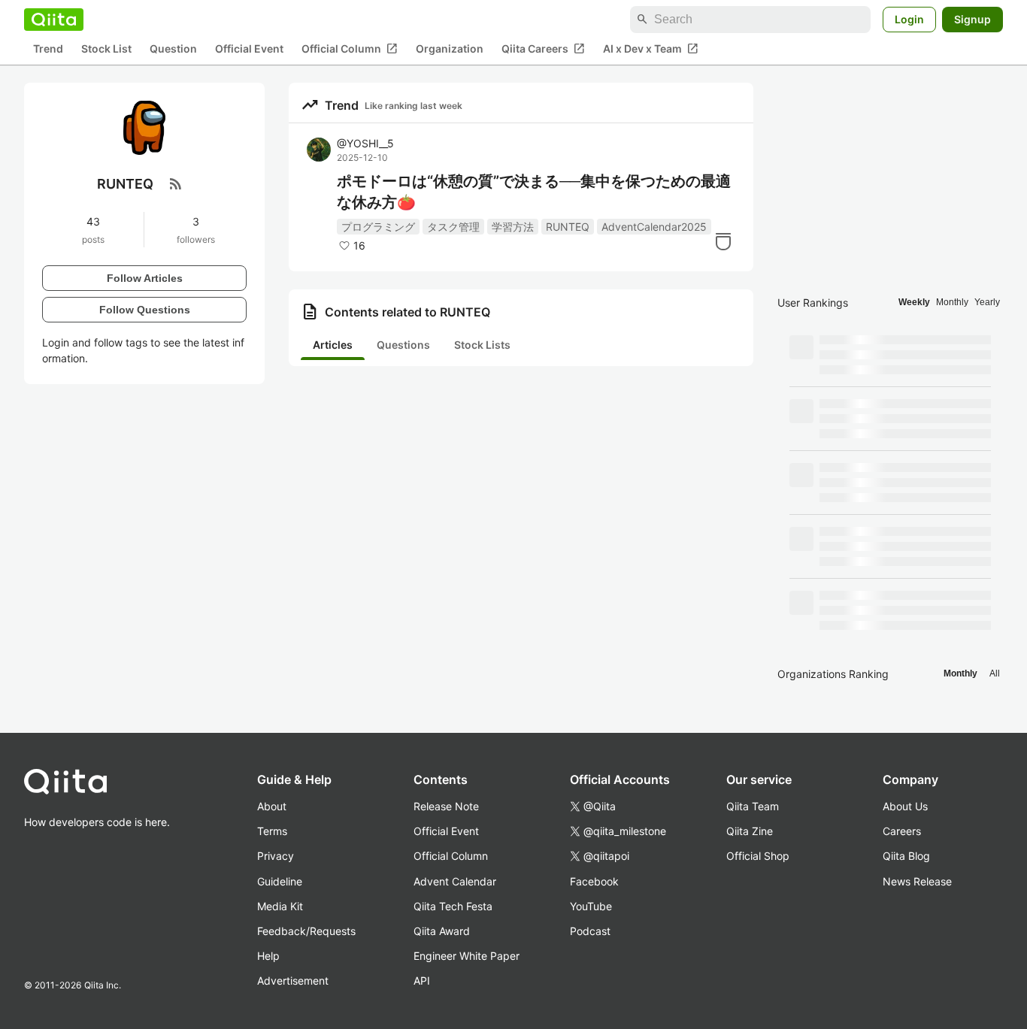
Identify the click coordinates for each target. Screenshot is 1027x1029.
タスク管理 (453, 226)
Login (909, 19)
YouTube (591, 906)
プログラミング (378, 226)
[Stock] (723, 241)
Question (173, 49)
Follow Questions (144, 309)
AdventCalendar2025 (654, 226)
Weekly (914, 302)
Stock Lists (482, 344)
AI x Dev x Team (650, 48)
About (271, 806)
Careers (902, 831)
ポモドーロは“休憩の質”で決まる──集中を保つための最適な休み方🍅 (534, 191)
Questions (403, 344)
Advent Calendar (455, 881)
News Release (917, 881)
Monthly (952, 302)
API (422, 980)
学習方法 (513, 226)
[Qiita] (53, 19)
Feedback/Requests (306, 931)
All (994, 673)
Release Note (446, 806)
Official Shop (757, 855)
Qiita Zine (749, 831)
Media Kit (280, 906)
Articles (333, 344)
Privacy (275, 855)
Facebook (594, 881)
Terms (272, 831)
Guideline (279, 881)
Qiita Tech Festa (453, 906)
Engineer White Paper (467, 955)
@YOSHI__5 (365, 143)
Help (268, 955)
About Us (905, 806)
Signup (972, 19)
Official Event (249, 49)
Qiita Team (752, 806)
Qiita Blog (906, 855)
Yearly (987, 302)
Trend (48, 49)
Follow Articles (145, 277)
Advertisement (293, 980)
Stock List (106, 49)
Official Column (349, 48)
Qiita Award (442, 931)
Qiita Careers (543, 48)
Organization (449, 49)
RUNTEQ (567, 226)
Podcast (590, 931)
